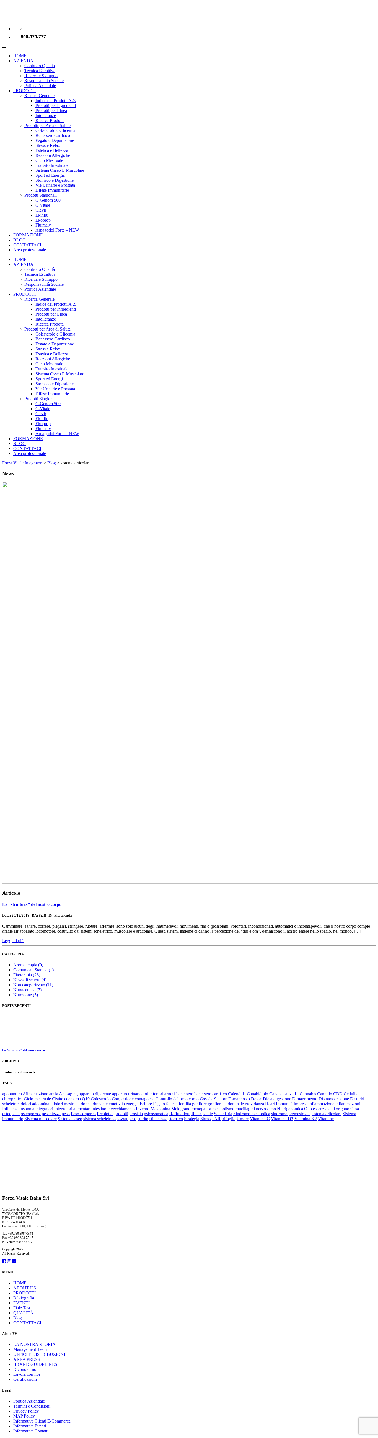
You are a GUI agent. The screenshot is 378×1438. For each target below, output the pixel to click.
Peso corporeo (83, 1113)
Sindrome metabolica (251, 1113)
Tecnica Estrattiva (39, 70)
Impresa (300, 1103)
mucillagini (245, 1108)
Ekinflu (41, 215)
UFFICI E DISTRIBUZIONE (40, 1354)
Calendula (237, 1093)
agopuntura (12, 1093)
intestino (99, 1108)
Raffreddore (179, 1113)
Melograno (180, 1108)
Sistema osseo (70, 1118)
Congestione (123, 1098)
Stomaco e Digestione (54, 180)
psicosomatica (156, 1113)
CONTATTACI (27, 245)
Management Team (30, 1349)
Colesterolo (101, 1098)
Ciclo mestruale (37, 1098)
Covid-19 (208, 1098)
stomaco (176, 1118)
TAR (216, 1118)
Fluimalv (43, 225)
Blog (17, 1317)
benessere (184, 1093)
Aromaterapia (28, 965)
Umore (243, 1118)
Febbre (146, 1103)
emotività (117, 1103)
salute (208, 1113)
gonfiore (199, 1103)
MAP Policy (24, 1416)
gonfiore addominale (226, 1103)
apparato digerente (95, 1093)
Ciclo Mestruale (49, 160)
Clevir (40, 210)
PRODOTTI (24, 90)
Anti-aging (68, 1093)
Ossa (354, 1108)
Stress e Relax (47, 145)
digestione (282, 1098)
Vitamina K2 (305, 1118)
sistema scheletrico (99, 1118)
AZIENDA (23, 60)
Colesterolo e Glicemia (55, 130)
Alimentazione (35, 1093)
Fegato (159, 1103)
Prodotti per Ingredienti (55, 105)
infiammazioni (347, 1103)
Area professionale (29, 250)
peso (66, 1113)
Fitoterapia (26, 974)
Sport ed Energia (50, 175)
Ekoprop (43, 220)
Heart (270, 1103)
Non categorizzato (33, 984)
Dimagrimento (304, 1098)
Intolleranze (45, 115)
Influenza (10, 1108)
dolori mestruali (66, 1103)
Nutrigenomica (290, 1108)
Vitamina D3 (282, 1118)
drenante (100, 1103)
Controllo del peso (172, 1098)
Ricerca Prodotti (49, 120)
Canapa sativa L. (284, 1093)
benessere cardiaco (210, 1093)
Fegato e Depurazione (54, 140)
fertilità (185, 1103)
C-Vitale (42, 205)
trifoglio (228, 1118)
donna (86, 1103)
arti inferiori (153, 1093)
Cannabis (308, 1093)
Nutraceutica (27, 989)
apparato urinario (127, 1093)
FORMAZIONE (28, 235)
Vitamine (326, 1118)
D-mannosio (239, 1098)
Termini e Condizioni (31, 1406)
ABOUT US (24, 1288)
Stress (205, 1118)
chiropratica (12, 1098)
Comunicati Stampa (33, 970)
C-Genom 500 (48, 200)
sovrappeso (126, 1118)
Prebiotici (105, 1113)
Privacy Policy (26, 1411)
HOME (20, 55)
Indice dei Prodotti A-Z (55, 100)
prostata (136, 1113)
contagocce (144, 1098)
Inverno (142, 1108)
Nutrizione (25, 994)
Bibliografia (23, 1298)
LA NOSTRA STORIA (34, 1344)
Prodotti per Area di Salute (47, 125)
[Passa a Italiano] (26, 28)
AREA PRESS (26, 1359)
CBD (338, 1093)
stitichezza (158, 1118)
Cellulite (351, 1093)
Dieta (267, 1098)
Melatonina (160, 1108)
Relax (196, 1113)
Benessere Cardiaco (52, 135)
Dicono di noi (25, 1369)
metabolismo (223, 1108)
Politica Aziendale (40, 85)
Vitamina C (260, 1118)
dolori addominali (36, 1103)
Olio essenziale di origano (326, 1108)
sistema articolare (326, 1113)
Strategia (191, 1118)
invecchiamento (121, 1108)
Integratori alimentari (72, 1108)
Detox (256, 1098)
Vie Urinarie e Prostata (55, 185)
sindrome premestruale (290, 1113)
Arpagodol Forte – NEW (57, 230)
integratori (44, 1108)
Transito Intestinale (51, 165)
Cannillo (324, 1093)
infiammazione (321, 1103)
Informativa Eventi (29, 1426)
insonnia (27, 1108)
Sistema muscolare (40, 1118)
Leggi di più (13, 940)
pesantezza (51, 1113)
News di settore (29, 979)
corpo (194, 1098)
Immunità (284, 1103)
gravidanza (254, 1103)
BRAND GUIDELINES (35, 1364)
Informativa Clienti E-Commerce (42, 1421)
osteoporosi (31, 1113)
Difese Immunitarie (52, 190)
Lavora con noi (26, 1374)
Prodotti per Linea (51, 110)
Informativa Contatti (30, 1431)
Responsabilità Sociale (44, 80)
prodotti (121, 1113)
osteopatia (11, 1113)
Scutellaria (223, 1113)
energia (132, 1103)
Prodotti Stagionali (40, 195)
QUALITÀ (23, 1312)
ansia (53, 1093)
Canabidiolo (257, 1093)
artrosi (169, 1093)
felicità (172, 1103)
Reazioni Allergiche (52, 155)
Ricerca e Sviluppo (41, 75)
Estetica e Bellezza (51, 150)
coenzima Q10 (77, 1098)
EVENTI (21, 1303)
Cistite (57, 1098)
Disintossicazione (334, 1098)
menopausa (201, 1108)
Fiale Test (21, 1308)
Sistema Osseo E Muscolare (59, 170)
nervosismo (266, 1108)
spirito (143, 1118)
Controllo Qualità (39, 65)
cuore (222, 1098)
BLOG (19, 240)
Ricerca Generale (39, 95)
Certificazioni (25, 1379)
